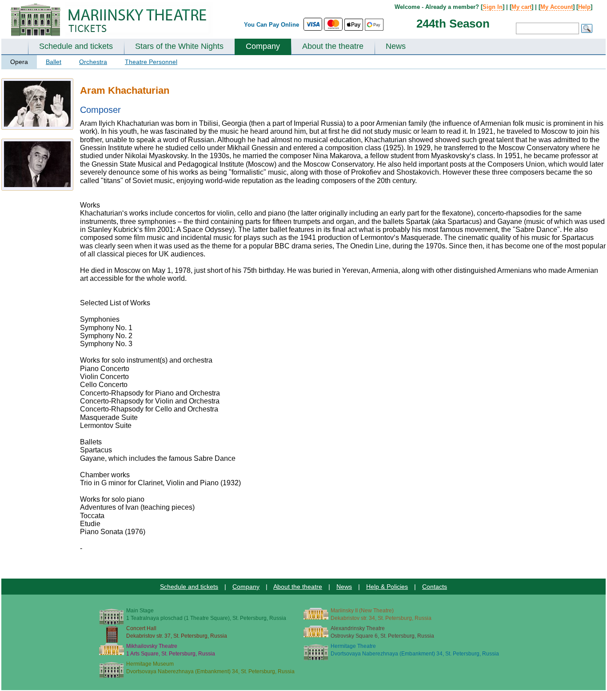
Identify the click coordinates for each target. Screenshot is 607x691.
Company (263, 46)
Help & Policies (387, 586)
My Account (556, 7)
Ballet (53, 61)
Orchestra (93, 61)
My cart (521, 7)
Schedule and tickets (76, 46)
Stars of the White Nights (179, 46)
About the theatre (332, 46)
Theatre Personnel (151, 61)
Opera (19, 61)
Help (584, 7)
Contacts (434, 586)
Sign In (493, 7)
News (396, 46)
